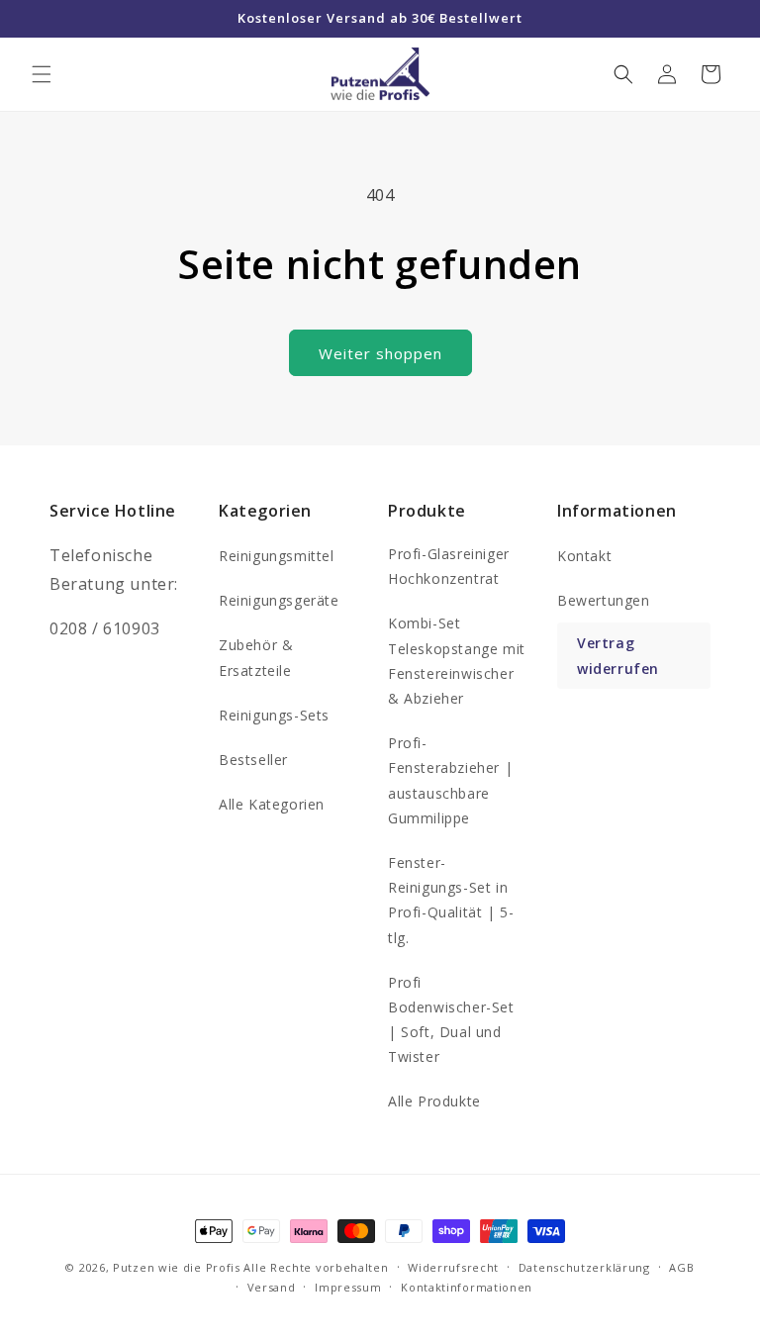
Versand (271, 1287)
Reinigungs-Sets (274, 715)
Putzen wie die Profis (176, 1267)
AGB (681, 1267)
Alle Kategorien (272, 804)
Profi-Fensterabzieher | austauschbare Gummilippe (450, 780)
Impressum (348, 1287)
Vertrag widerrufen (618, 655)
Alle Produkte (434, 1101)
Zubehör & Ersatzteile (256, 657)
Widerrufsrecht (453, 1267)
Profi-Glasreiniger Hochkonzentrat (449, 566)
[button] (41, 74)
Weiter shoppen (380, 353)
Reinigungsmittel (276, 555)
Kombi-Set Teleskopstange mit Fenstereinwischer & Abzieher (456, 661)
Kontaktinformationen (466, 1287)
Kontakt (584, 555)
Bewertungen (603, 600)
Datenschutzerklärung (584, 1267)
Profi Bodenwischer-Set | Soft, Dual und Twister (451, 1020)
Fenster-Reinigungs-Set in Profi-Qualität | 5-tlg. (451, 900)
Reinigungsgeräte (279, 600)
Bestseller (253, 759)
